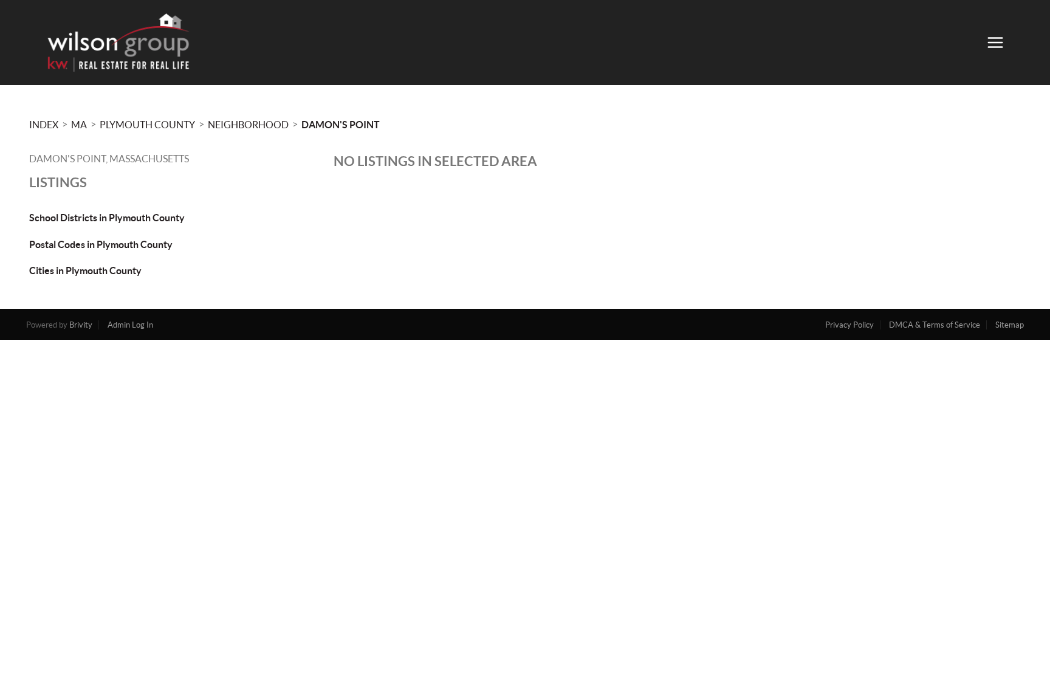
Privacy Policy (849, 324)
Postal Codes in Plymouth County (101, 244)
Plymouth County (147, 124)
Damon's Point (340, 124)
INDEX (43, 124)
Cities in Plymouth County (85, 270)
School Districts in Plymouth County (107, 217)
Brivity (80, 324)
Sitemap (1009, 324)
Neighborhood (248, 124)
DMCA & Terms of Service (934, 324)
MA (79, 124)
